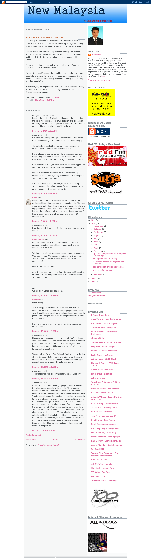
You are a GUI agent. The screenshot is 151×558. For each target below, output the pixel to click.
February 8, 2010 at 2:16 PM (44, 131)
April (96, 248)
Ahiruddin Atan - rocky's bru (104, 328)
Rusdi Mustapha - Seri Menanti (105, 389)
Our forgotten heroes (102, 270)
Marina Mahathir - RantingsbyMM (106, 437)
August (97, 235)
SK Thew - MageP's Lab (102, 393)
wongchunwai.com (96, 295)
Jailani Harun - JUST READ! (103, 359)
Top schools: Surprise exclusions (108, 267)
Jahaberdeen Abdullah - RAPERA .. (107, 342)
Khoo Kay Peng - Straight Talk (105, 428)
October (97, 229)
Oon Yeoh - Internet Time (102, 468)
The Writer (96, 55)
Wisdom (36, 299)
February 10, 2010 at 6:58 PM (45, 367)
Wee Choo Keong (99, 460)
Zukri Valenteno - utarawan (103, 424)
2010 (93, 223)
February (98, 251)
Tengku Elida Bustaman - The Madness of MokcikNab (104, 454)
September (99, 232)
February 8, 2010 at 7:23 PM (44, 221)
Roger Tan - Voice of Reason (104, 351)
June (96, 242)
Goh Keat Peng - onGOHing (103, 432)
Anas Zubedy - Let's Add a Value (106, 319)
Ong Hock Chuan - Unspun (103, 346)
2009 (93, 279)
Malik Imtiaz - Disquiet (101, 374)
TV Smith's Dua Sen (100, 472)
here (57, 97)
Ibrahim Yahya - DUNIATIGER (104, 403)
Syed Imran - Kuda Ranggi (103, 420)
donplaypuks (38, 239)
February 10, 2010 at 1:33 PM (45, 331)
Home (55, 440)
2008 (93, 282)
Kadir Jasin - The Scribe (102, 355)
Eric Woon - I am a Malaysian (104, 323)
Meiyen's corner (98, 476)
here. (103, 76)
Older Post (80, 440)
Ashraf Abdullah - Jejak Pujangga (106, 445)
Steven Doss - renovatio (102, 370)
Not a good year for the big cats (107, 258)
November (99, 226)
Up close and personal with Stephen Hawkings (109, 254)
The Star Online (95, 293)
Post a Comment (33, 435)
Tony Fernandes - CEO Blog (104, 480)
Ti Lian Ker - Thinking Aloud (104, 408)
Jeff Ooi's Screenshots (101, 464)
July (96, 238)
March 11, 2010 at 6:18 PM (44, 430)
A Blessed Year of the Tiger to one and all (108, 263)
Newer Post (31, 440)
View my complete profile (99, 80)
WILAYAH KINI (97, 449)
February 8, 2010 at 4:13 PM (44, 194)
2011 (93, 220)
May (96, 245)
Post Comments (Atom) (48, 445)
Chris (34, 198)
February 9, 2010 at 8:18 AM (44, 235)
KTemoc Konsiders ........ (102, 315)
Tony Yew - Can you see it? (103, 416)
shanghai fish (97, 338)
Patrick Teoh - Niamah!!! (102, 412)
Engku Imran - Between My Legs (106, 441)
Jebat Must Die (98, 378)
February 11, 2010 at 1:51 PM (45, 378)
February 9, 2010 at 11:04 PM (45, 295)
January (97, 274)
